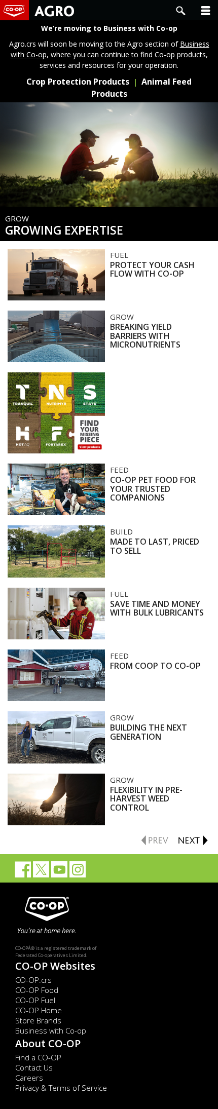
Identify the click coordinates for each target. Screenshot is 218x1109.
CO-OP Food (36, 990)
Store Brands (38, 1020)
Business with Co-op (50, 1030)
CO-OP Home (38, 1010)
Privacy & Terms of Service (61, 1088)
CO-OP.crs (33, 980)
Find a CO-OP (38, 1057)
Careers (29, 1078)
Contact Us (34, 1067)
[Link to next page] (192, 839)
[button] (205, 10)
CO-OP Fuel (35, 1000)
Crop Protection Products (77, 81)
